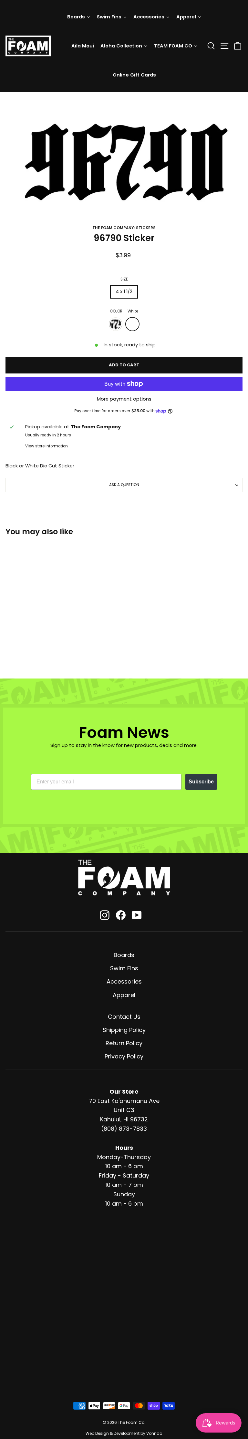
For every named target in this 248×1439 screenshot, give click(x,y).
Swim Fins (124, 968)
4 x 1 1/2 (124, 291)
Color (124, 311)
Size (124, 279)
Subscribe (201, 781)
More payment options (124, 399)
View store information (46, 446)
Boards (124, 955)
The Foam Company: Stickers (124, 227)
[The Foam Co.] (124, 878)
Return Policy (124, 1043)
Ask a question (124, 484)
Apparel (124, 995)
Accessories (124, 981)
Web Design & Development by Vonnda (124, 1433)
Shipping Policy (124, 1030)
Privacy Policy (124, 1056)
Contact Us (124, 1017)
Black (115, 324)
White (132, 324)
